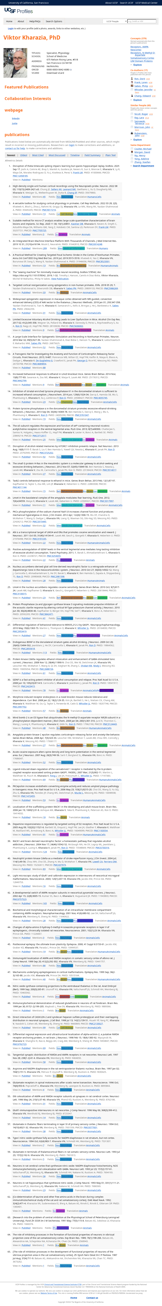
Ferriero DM (110, 861)
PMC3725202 (46, 452)
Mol (85, 214)
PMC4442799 (19, 380)
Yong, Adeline (141, 158)
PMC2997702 (19, 706)
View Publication (60, 278)
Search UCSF (126, 2)
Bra (87, 384)
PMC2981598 (57, 576)
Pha (83, 920)
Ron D (19, 326)
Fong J (53, 775)
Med (71, 248)
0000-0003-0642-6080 (58, 69)
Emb (79, 996)
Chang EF (72, 192)
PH (105, 690)
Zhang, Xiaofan (142, 162)
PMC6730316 (102, 847)
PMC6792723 (19, 1044)
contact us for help (15, 148)
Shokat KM (86, 665)
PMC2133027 (96, 1023)
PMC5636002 (76, 326)
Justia (14, 123)
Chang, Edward (145, 95)
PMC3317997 (107, 501)
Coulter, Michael (143, 148)
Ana (63, 996)
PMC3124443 (110, 724)
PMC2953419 (19, 631)
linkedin (16, 118)
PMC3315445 (39, 521)
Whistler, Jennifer (145, 91)
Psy (64, 560)
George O (82, 360)
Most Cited (38, 155)
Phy (76, 779)
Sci (61, 234)
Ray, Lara (141, 117)
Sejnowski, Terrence (141, 122)
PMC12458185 (20, 175)
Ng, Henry (139, 155)
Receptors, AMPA (139, 46)
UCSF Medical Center (146, 2)
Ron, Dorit (142, 78)
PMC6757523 (19, 899)
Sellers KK (56, 189)
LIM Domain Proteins (142, 60)
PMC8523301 (103, 261)
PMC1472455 (28, 796)
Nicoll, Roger (143, 114)
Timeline (75, 155)
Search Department (143, 165)
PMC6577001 (90, 1127)
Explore (138, 64)
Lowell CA (98, 861)
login (72, 145)
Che (64, 401)
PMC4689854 (39, 363)
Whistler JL (83, 628)
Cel (65, 214)
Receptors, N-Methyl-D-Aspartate (143, 53)
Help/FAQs (34, 21)
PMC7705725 (39, 230)
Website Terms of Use (49, 1293)
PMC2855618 (28, 648)
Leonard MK (69, 189)
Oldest (23, 155)
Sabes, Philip (143, 85)
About (21, 21)
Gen (99, 384)
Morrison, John (143, 128)
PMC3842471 (46, 614)
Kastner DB (77, 223)
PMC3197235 (39, 538)
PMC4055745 (100, 397)
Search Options (54, 21)
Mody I (97, 665)
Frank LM (78, 172)
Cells (98, 196)
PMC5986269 (111, 288)
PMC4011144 (19, 487)
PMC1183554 (101, 830)
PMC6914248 (95, 244)
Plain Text (111, 155)
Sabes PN (71, 288)
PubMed (26, 179)
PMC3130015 (19, 593)
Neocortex (136, 49)
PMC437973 (59, 864)
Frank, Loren (143, 82)
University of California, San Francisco (29, 2)
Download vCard (55, 72)
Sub (73, 330)
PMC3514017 (109, 470)
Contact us (92, 1297)
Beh (68, 384)
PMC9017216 (49, 209)
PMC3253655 (54, 555)
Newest (11, 155)
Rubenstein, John (140, 134)
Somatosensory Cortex (142, 57)
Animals (116, 214)
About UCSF (111, 2)
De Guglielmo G (44, 360)
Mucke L (79, 792)
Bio (71, 265)
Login (11, 28)
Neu (65, 196)
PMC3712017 (39, 435)
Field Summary (92, 155)
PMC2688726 (46, 669)
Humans (91, 196)
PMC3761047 (82, 415)
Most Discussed (57, 155)
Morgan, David (142, 152)
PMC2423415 (28, 686)
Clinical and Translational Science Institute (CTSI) (62, 1284)
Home (9, 21)
